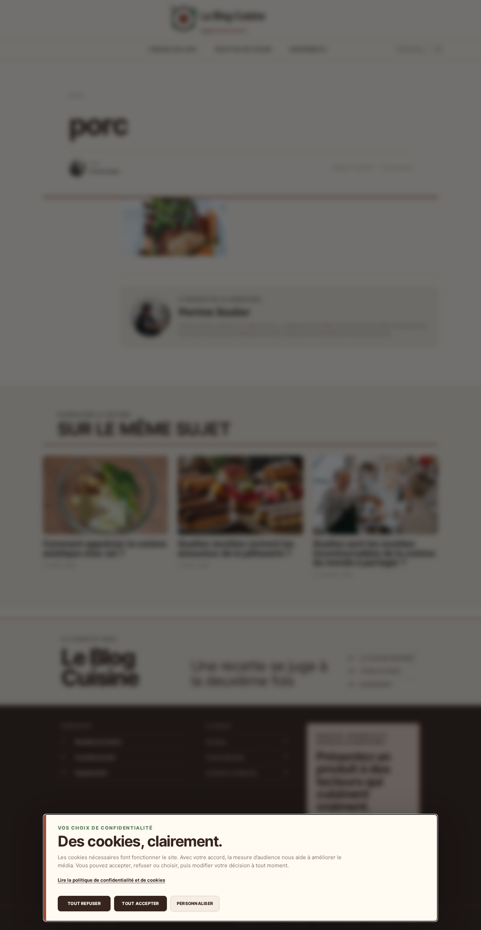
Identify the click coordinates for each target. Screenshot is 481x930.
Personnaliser (195, 903)
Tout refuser (84, 903)
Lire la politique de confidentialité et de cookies (111, 880)
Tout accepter (140, 903)
